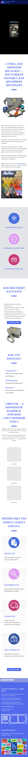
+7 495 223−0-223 (20, 165)
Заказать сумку (14, 322)
